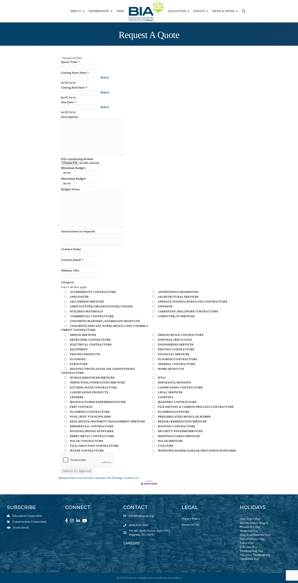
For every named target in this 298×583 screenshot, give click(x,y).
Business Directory (70, 478)
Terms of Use (191, 524)
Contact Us (131, 478)
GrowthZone (174, 577)
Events (199, 11)
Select (105, 77)
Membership (99, 11)
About (76, 11)
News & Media (223, 11)
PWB (120, 11)
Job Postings (115, 478)
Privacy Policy (191, 518)
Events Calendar (95, 478)
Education (177, 11)
